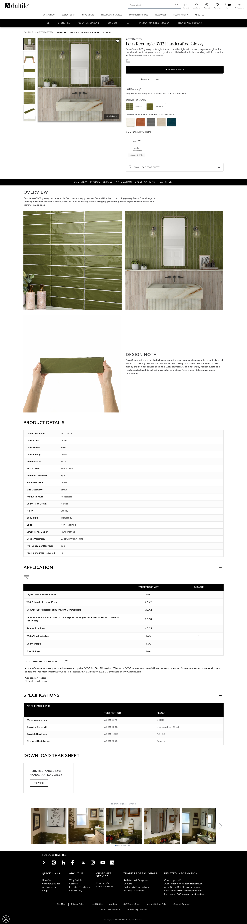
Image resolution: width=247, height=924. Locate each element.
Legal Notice (96, 904)
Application (124, 182)
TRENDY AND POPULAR (190, 23)
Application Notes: (35, 678)
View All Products (166, 115)
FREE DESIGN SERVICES (111, 15)
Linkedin (113, 862)
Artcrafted (45, 32)
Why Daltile (75, 880)
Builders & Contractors (136, 887)
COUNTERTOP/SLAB (88, 23)
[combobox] (150, 4)
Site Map (61, 904)
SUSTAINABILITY (181, 15)
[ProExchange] (239, 6)
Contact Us (102, 883)
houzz (64, 862)
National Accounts (134, 890)
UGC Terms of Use (131, 904)
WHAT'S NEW (49, 15)
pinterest (54, 862)
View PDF (39, 783)
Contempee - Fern (174, 880)
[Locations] (196, 6)
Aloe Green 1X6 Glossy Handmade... (184, 887)
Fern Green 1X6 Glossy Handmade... (183, 890)
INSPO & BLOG (88, 15)
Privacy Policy (78, 904)
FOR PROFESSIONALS (138, 15)
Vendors (113, 904)
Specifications (145, 182)
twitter (84, 862)
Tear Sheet (165, 182)
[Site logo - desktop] (9, 5)
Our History (75, 890)
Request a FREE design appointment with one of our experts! (156, 93)
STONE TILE (64, 23)
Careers (73, 883)
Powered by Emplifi (124, 845)
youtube (103, 862)
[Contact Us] (186, 6)
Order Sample (176, 70)
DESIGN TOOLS (68, 15)
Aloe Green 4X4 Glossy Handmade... (184, 883)
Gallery (113, 116)
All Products (49, 887)
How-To (46, 880)
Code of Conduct (181, 904)
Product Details (101, 182)
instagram (93, 862)
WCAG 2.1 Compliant (111, 909)
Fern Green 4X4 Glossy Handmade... (184, 894)
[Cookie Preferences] (6, 919)
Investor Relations (79, 887)
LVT (129, 23)
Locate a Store (104, 886)
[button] (177, 5)
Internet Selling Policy (157, 904)
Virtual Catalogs (51, 883)
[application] (72, 364)
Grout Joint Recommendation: (42, 661)
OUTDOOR (112, 23)
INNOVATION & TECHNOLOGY (154, 23)
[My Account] (206, 6)
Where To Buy (151, 79)
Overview (80, 182)
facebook (74, 862)
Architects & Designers (136, 880)
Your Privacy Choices (137, 909)
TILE (47, 23)
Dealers (128, 883)
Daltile (28, 32)
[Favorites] (217, 6)
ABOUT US (199, 15)
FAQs (45, 890)
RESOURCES (160, 15)
